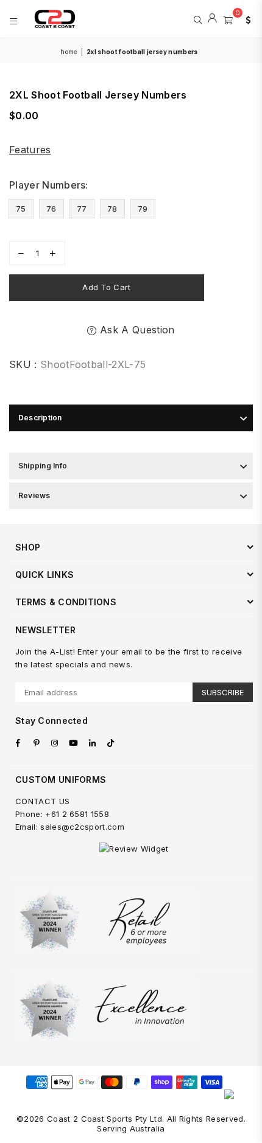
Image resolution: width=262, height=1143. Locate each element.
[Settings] (245, 19)
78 (112, 209)
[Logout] (212, 19)
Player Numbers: (50, 185)
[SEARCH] (198, 19)
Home (68, 51)
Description (40, 417)
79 (143, 209)
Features (30, 150)
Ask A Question (135, 330)
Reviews (34, 495)
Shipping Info (42, 465)
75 (21, 209)
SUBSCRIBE (223, 692)
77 (82, 209)
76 (51, 209)
